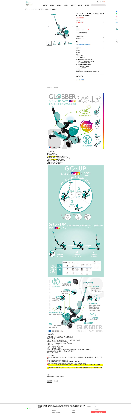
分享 (79, 79)
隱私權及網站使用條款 (56, 412)
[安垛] (32, 3)
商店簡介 (54, 410)
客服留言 (73, 410)
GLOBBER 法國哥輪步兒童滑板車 (83, 44)
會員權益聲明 (74, 412)
